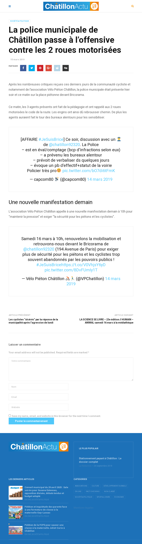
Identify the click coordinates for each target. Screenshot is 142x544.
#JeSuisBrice (51, 139)
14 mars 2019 (99, 179)
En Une (28, 500)
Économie (119, 497)
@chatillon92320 (64, 144)
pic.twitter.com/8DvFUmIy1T (71, 270)
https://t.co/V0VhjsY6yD (83, 264)
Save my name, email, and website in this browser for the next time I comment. (56, 416)
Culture (95, 486)
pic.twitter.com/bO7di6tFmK (88, 170)
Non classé (109, 491)
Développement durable (115, 486)
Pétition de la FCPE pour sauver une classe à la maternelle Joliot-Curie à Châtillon (45, 528)
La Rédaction (85, 466)
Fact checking (93, 491)
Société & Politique (19, 21)
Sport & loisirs (103, 497)
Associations (81, 486)
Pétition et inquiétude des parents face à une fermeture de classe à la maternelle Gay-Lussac (46, 509)
